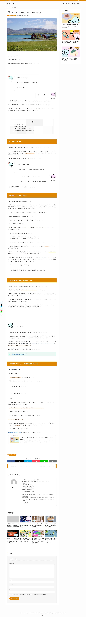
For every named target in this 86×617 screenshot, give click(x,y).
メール (11, 584)
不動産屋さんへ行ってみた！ (20, 126)
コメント (11, 563)
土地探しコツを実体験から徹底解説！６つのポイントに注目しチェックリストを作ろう (36, 438)
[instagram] (27, 503)
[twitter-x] (25, 503)
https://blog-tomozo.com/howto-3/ (19, 354)
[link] (23, 503)
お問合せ (32, 613)
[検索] (80, 0)
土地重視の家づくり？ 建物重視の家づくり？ (24, 130)
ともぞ (14, 487)
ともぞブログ (10, 3)
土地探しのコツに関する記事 (14, 432)
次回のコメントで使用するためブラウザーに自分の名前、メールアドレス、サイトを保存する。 (29, 594)
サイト (10, 589)
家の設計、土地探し (12, 15)
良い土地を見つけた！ (19, 124)
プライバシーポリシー (25, 613)
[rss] (78, 0)
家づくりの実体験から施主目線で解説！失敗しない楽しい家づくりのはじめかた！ (50, 613)
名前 (10, 579)
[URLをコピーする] (53, 461)
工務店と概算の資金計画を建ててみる (22, 128)
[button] (11, 461)
